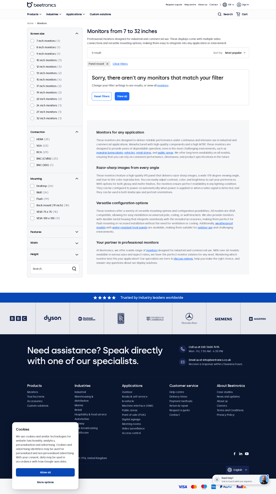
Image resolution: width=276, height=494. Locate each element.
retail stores (143, 152)
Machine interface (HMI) (137, 405)
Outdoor (127, 392)
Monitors (32, 392)
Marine (79, 405)
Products (32, 14)
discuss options (183, 258)
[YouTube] (247, 453)
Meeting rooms (131, 424)
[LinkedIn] (240, 453)
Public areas (129, 410)
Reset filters (101, 96)
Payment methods (180, 401)
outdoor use (205, 227)
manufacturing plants (109, 152)
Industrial (80, 392)
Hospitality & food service (91, 414)
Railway (79, 423)
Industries (52, 14)
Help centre (190, 5)
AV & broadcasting (86, 428)
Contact (213, 5)
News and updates (228, 396)
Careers (222, 405)
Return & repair (178, 405)
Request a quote (174, 5)
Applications (74, 14)
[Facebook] (234, 453)
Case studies (225, 392)
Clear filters (120, 63)
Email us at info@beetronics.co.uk (210, 360)
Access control (131, 433)
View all (122, 96)
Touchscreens (35, 396)
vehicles (129, 152)
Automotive (82, 419)
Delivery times (178, 396)
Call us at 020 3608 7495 (204, 347)
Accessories (34, 401)
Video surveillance (133, 428)
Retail (78, 410)
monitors (162, 85)
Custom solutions (100, 14)
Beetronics (41, 4)
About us (202, 5)
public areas (165, 152)
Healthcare (82, 432)
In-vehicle (128, 401)
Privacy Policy (225, 414)
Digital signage (131, 419)
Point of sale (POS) (134, 414)
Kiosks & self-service (135, 396)
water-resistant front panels (129, 227)
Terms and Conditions (230, 410)
